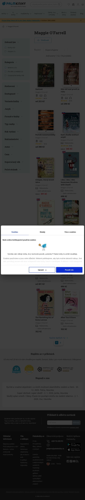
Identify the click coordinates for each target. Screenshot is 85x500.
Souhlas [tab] (15, 232)
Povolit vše (69, 270)
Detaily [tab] (42, 232)
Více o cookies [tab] (70, 232)
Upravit (41, 270)
